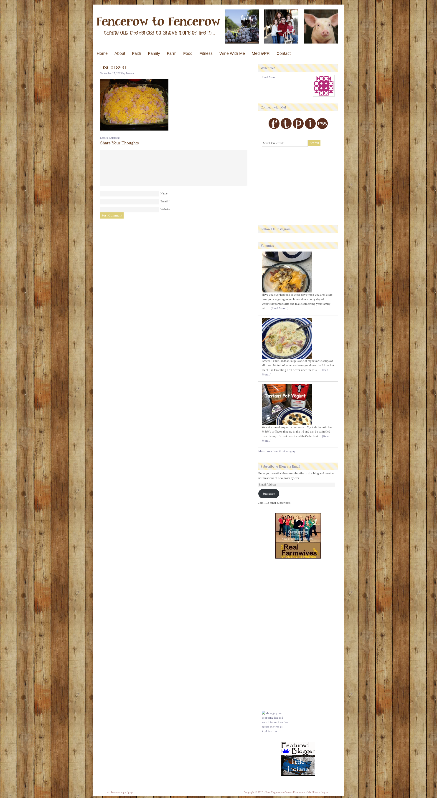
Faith (136, 53)
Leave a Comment (109, 137)
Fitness (206, 53)
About (119, 53)
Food (188, 53)
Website (165, 209)
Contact (284, 53)
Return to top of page (122, 792)
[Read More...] (279, 308)
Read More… (270, 77)
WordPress (312, 792)
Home (102, 53)
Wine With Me (232, 53)
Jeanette (130, 73)
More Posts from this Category (277, 451)
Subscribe (269, 493)
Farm (171, 53)
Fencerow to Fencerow (218, 26)
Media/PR (261, 53)
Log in (324, 792)
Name (164, 193)
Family (154, 53)
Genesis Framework (295, 792)
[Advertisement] (296, 183)
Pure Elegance (272, 792)
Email (164, 201)
